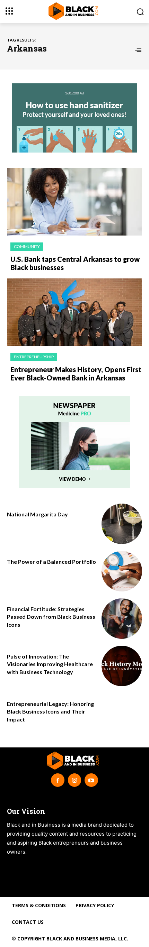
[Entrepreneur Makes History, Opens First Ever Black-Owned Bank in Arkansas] (74, 312)
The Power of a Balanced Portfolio (51, 561)
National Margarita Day (37, 514)
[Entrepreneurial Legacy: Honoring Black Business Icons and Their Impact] (122, 713)
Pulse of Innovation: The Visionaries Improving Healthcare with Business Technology (50, 664)
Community (27, 246)
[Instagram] (74, 780)
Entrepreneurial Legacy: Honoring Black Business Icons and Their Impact (50, 711)
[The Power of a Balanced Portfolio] (122, 571)
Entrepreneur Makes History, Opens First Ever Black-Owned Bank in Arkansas (75, 373)
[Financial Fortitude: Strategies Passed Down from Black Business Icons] (122, 618)
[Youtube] (91, 780)
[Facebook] (57, 780)
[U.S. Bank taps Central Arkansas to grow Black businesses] (74, 202)
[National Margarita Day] (122, 524)
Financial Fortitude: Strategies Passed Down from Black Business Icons (51, 617)
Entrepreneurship (34, 356)
